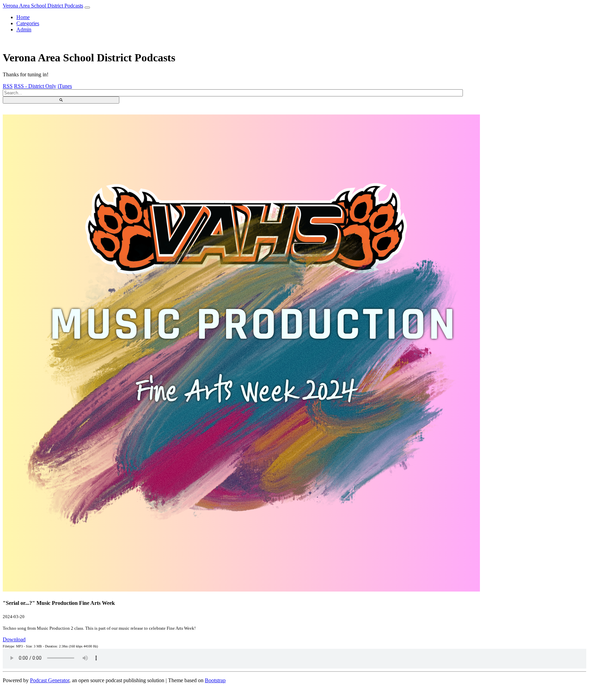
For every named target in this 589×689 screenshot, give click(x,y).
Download (14, 639)
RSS (8, 86)
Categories (27, 23)
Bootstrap (215, 680)
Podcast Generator (49, 680)
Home (23, 17)
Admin (23, 29)
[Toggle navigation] (87, 7)
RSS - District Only (35, 86)
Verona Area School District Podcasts (43, 6)
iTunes (65, 86)
